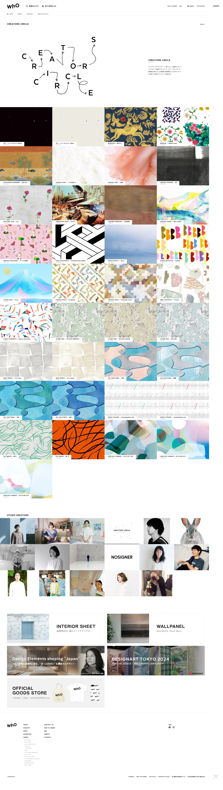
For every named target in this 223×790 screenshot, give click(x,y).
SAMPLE (191, 6)
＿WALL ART (27, 754)
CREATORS (30, 14)
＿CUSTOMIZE (27, 761)
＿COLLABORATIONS (29, 744)
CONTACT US (48, 725)
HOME (11, 14)
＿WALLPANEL (27, 765)
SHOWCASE (27, 734)
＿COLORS (26, 746)
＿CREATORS (27, 742)
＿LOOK (25, 750)
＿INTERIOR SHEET (28, 763)
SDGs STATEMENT (141, 776)
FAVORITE (202, 6)
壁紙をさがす (34, 6)
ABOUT (25, 725)
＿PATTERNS (27, 740)
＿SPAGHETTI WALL (29, 756)
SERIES (20, 14)
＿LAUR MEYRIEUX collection (31, 758)
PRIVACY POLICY (165, 776)
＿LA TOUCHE (30, 752)
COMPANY (131, 776)
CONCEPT (26, 728)
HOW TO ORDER (172, 6)
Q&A (180, 6)
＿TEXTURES (28, 748)
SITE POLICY (152, 776)
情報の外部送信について (180, 776)
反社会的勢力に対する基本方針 (197, 776)
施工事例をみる (50, 6)
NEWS (25, 731)
